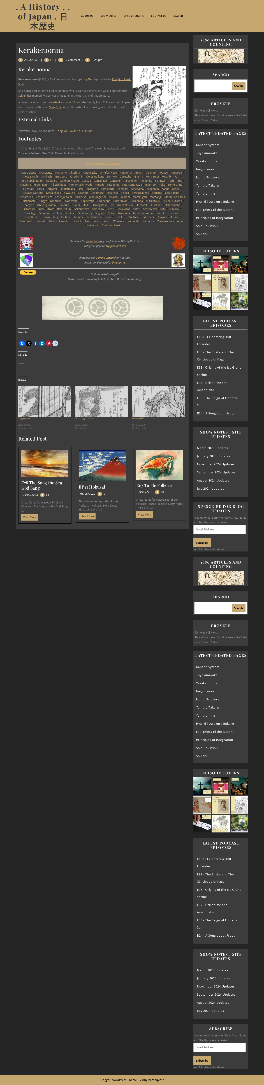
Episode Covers (134, 15)
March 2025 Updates (212, 448)
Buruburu (61, 176)
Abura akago (28, 172)
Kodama (157, 192)
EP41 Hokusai (92, 487)
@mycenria (118, 262)
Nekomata (29, 201)
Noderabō (71, 201)
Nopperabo (87, 201)
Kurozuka (80, 197)
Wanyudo (119, 221)
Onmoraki (142, 205)
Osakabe (156, 205)
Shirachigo (30, 213)
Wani (107, 221)
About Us (87, 15)
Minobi (125, 197)
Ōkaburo (64, 205)
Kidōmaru (97, 192)
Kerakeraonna (140, 192)
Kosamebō (26, 197)
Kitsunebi (112, 192)
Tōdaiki (118, 217)
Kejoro (125, 192)
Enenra (138, 176)
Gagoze (86, 180)
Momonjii (156, 197)
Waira (97, 221)
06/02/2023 (30, 494)
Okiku (86, 205)
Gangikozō (100, 180)
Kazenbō (83, 192)
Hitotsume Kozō (132, 184)
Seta (163, 209)
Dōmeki (112, 176)
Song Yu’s (55, 107)
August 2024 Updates (213, 480)
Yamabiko (134, 221)
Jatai (80, 188)
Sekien (22, 95)
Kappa (165, 188)
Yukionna (92, 225)
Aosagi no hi (31, 176)
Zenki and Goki (110, 225)
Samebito (98, 209)
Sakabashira (81, 209)
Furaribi (167, 176)
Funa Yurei (152, 176)
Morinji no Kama (175, 197)
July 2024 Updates (210, 489)
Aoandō (151, 172)
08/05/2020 (87, 493)
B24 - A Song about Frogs (216, 413)
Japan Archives (95, 241)
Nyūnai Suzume (172, 201)
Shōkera (57, 213)
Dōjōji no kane (95, 176)
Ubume (174, 217)
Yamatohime (205, 194)
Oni (112, 205)
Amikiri (139, 172)
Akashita (75, 172)
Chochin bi (76, 176)
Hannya (160, 180)
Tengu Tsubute (62, 217)
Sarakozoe (123, 209)
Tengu (46, 217)
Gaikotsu (51, 180)
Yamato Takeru (207, 185)
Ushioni (76, 221)
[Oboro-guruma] (101, 401)
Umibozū (26, 221)
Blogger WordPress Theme (118, 1080)
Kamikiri (122, 188)
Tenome (79, 217)
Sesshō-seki (150, 209)
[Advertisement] (102, 556)
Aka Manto (45, 172)
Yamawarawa (165, 221)
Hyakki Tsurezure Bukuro (215, 202)
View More (28, 516)
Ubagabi (162, 217)
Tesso (108, 217)
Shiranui (44, 213)
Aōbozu (163, 172)
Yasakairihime (206, 161)
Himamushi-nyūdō (80, 184)
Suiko (111, 213)
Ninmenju (56, 201)
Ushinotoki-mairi (58, 221)
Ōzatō (50, 209)
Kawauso (69, 192)
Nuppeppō (103, 201)
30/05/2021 (145, 492)
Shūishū (202, 234)
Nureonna (136, 201)
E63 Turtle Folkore (154, 485)
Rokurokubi (64, 209)
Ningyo (42, 201)
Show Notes (108, 15)
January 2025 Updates (213, 456)
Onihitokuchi (125, 205)
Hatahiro (25, 184)
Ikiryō (40, 188)
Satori (136, 209)
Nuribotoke (153, 201)
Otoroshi (29, 209)
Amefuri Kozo (108, 172)
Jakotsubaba (67, 188)
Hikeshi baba (58, 184)
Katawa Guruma (33, 192)
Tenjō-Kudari (31, 217)
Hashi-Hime (175, 180)
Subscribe (202, 542)
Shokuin (70, 213)
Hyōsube (28, 188)
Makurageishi (97, 197)
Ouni (41, 209)
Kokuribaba (172, 192)
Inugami (52, 188)
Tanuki (161, 213)
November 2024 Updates (216, 464)
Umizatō (39, 221)
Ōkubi (76, 205)
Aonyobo (176, 172)
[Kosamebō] (158, 401)
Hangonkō (146, 180)
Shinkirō (173, 209)
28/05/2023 (31, 60)
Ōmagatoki (100, 205)
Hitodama (113, 184)
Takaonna (124, 213)
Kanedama (137, 188)
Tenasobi (173, 213)
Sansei (111, 209)
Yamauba (148, 221)
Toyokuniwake (206, 153)
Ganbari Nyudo (69, 180)
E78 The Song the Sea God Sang (41, 485)
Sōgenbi (100, 213)
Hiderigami (41, 184)
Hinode (99, 184)
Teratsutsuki (94, 217)
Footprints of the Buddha (215, 210)
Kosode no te (44, 197)
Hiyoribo (150, 184)
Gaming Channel (106, 257)
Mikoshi (113, 197)
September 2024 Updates (216, 472)
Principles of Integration (214, 218)
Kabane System (207, 145)
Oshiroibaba (172, 205)
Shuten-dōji (85, 213)
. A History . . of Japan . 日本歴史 (43, 16)
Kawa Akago (53, 192)
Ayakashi (46, 176)
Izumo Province (208, 177)
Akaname (61, 172)
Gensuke (115, 180)
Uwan (87, 221)
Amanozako (90, 172)
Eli (51, 60)
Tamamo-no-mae (143, 213)
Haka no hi (130, 180)
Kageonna (153, 188)
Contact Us (158, 15)
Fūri (176, 176)
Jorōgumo (92, 188)
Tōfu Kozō (132, 217)
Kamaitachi (108, 188)
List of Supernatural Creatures (102, 163)
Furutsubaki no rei (32, 180)
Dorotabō (125, 176)
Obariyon (28, 205)
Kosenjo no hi (63, 197)
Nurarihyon (120, 201)
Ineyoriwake (205, 169)
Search (178, 15)
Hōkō (162, 184)
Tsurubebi (148, 217)
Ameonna (126, 172)
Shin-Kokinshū (207, 226)
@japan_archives (116, 246)
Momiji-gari (140, 197)
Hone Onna (175, 184)
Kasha (176, 188)
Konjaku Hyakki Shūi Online (74, 131)
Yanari (180, 221)
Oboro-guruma (46, 205)
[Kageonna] (44, 401)
